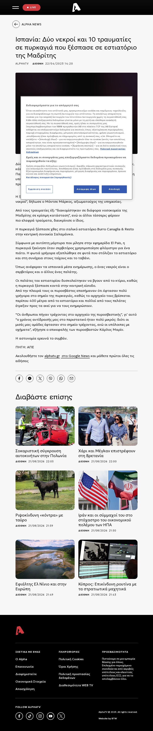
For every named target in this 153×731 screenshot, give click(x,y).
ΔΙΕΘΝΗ (37, 63)
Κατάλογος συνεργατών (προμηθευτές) (48, 177)
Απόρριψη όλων (86, 189)
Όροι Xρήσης (68, 666)
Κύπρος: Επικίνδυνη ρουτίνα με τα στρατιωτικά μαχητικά (107, 586)
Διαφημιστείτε (26, 674)
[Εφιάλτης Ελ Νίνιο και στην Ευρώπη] (45, 559)
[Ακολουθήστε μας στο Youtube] (50, 716)
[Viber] (50, 378)
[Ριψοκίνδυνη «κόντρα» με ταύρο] (45, 490)
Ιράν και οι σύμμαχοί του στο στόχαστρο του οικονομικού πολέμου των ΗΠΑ (105, 520)
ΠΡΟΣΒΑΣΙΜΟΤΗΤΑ (115, 651)
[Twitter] (40, 378)
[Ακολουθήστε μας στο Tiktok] (29, 716)
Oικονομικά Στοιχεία (30, 681)
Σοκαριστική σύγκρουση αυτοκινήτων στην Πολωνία (41, 453)
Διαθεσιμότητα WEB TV (76, 685)
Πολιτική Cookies (71, 659)
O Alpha (21, 659)
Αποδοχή (114, 189)
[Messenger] (29, 378)
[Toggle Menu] (15, 7)
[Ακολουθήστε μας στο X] (61, 716)
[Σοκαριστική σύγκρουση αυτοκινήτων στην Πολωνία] (45, 426)
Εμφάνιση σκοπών (39, 189)
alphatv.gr (52, 356)
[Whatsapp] (61, 378)
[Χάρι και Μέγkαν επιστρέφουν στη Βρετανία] (108, 426)
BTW (114, 718)
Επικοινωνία (24, 666)
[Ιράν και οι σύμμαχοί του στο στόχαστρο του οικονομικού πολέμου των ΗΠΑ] (108, 490)
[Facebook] (19, 378)
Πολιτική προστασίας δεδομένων (74, 676)
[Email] (71, 378)
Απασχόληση (25, 689)
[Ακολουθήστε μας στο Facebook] (19, 716)
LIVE (33, 7)
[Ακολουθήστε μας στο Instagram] (40, 716)
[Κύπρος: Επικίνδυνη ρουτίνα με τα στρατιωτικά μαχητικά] (108, 559)
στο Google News (75, 356)
